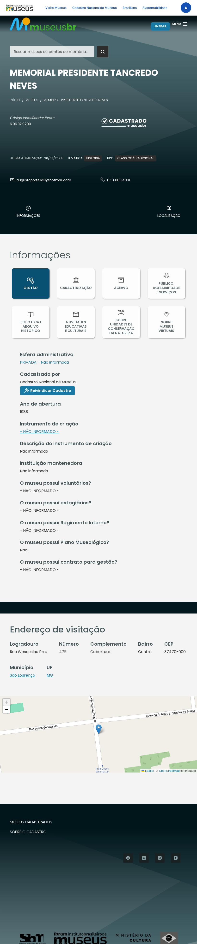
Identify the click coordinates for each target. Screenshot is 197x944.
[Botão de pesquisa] (102, 51)
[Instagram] (160, 858)
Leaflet (149, 770)
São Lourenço (22, 675)
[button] (99, 729)
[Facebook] (128, 858)
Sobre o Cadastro (28, 832)
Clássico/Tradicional (135, 158)
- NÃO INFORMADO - (39, 431)
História (93, 158)
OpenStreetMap (169, 770)
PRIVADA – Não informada (44, 362)
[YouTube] (175, 858)
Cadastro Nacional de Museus (94, 8)
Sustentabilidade (154, 8)
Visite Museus (56, 8)
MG (50, 675)
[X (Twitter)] (144, 858)
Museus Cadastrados (31, 822)
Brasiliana (130, 8)
